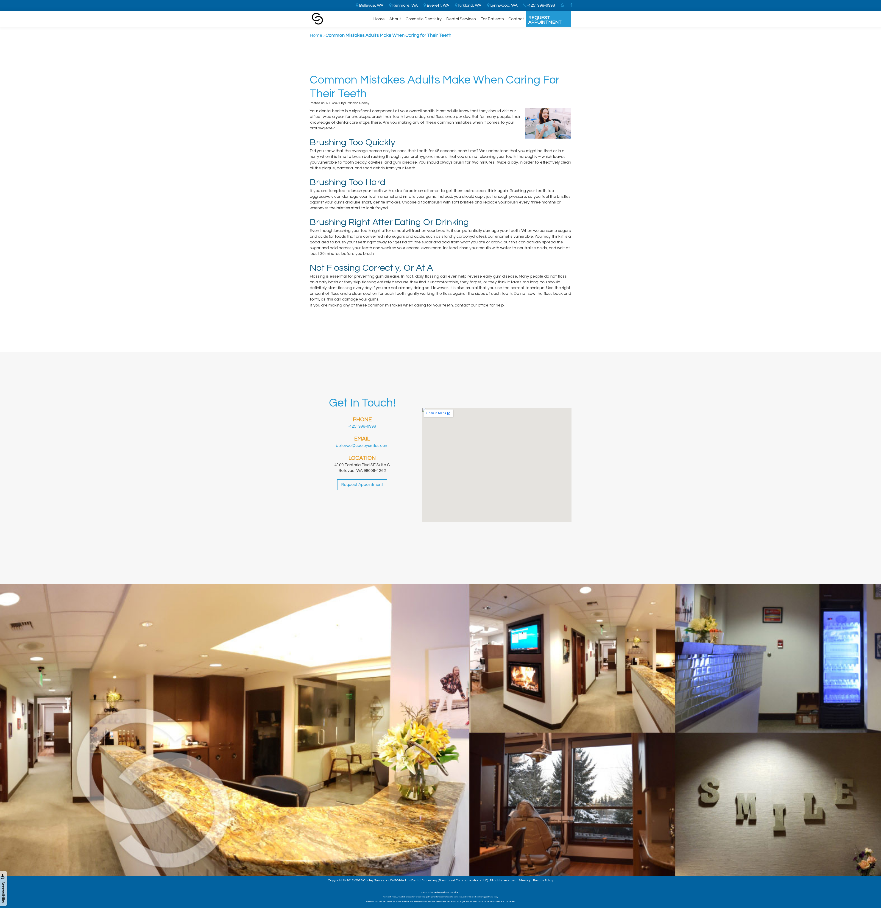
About (395, 19)
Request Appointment (545, 20)
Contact (516, 19)
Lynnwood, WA (503, 5)
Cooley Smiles (373, 880)
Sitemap (525, 880)
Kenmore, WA (404, 5)
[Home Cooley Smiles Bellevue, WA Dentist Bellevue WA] (317, 19)
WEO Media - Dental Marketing (414, 880)
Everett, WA (437, 5)
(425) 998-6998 (362, 426)
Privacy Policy (543, 880)
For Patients (492, 19)
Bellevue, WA (370, 5)
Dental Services (461, 19)
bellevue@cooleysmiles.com (362, 445)
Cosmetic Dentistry (424, 19)
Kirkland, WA (469, 5)
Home (379, 19)
